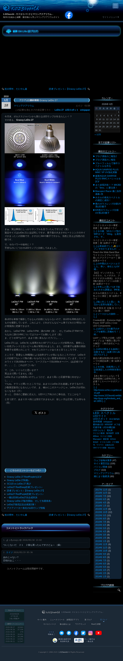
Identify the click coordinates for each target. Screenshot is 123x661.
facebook (76, 633)
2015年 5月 (100, 528)
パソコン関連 (100, 466)
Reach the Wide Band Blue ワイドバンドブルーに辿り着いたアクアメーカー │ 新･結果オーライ (107, 256)
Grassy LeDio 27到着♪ (18, 480)
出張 (117, 433)
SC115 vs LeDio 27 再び (19, 483)
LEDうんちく (99, 430)
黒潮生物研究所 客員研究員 (64, 640)
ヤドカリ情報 (106, 436)
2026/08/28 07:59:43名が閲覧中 (14, 616)
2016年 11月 (101, 493)
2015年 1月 (100, 541)
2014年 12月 (101, 544)
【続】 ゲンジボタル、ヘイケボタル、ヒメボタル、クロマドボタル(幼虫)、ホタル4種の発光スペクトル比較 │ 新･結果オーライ (107, 278)
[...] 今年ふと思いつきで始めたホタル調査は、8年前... (108, 288)
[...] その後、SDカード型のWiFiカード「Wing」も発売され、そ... (107, 234)
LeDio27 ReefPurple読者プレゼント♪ (25, 494)
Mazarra (111, 448)
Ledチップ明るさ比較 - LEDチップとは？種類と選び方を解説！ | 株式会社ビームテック (107, 342)
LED (96, 413)
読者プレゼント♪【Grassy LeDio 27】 (68, 89)
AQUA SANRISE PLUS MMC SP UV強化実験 (106, 171)
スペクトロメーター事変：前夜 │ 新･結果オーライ (106, 226)
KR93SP (109, 424)
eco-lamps (114, 419)
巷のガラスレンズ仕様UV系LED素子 (108, 205)
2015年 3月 (100, 534)
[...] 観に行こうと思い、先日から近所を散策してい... (107, 303)
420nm (113, 439)
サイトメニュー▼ (110, 17)
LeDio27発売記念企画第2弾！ (21, 504)
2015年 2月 (100, 538)
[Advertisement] (30, 59)
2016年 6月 (100, 499)
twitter (83, 633)
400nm (96, 436)
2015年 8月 (100, 518)
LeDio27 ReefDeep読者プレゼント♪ (24, 487)
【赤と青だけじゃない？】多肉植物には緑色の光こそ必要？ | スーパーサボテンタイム (106, 380)
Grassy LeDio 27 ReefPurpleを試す (24, 477)
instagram (90, 633)
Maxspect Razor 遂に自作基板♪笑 (108, 192)
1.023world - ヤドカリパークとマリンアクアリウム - (28, 14)
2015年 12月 (101, 509)
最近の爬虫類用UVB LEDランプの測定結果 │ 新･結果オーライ (107, 361)
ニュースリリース (57, 620)
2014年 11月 (101, 547)
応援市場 (97, 427)
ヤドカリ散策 (99, 433)
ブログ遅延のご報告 (105, 159)
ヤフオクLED (105, 442)
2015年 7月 (100, 522)
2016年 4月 (100, 502)
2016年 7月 (100, 496)
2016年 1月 (100, 505)
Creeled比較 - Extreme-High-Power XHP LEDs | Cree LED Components (107, 323)
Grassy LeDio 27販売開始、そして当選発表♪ (29, 501)
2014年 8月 (100, 557)
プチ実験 (115, 442)
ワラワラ (100, 445)
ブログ (97, 470)
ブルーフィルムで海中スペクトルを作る (107, 164)
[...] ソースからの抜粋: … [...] (106, 315)
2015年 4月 (100, 531)
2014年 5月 (100, 567)
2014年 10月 (101, 550)
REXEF (69, 633)
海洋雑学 (110, 433)
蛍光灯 (95, 442)
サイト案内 (41, 620)
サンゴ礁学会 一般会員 (89, 640)
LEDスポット (72, 110)
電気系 (110, 430)
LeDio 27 (59, 110)
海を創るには (65, 624)
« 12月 (98, 134)
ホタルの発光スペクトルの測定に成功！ (107, 198)
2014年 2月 (100, 573)
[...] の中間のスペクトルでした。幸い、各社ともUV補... (107, 266)
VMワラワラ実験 (99, 448)
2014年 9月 (100, 554)
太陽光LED (109, 445)
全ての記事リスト (107, 142)
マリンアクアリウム (24, 105)
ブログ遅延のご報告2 (106, 156)
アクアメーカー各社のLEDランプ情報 (26, 508)
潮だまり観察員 (102, 476)
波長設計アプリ (72, 620)
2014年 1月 (100, 576)
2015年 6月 (100, 525)
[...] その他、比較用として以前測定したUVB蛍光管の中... (107, 369)
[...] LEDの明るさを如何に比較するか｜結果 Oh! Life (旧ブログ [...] (107, 352)
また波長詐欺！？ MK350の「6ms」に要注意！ (108, 186)
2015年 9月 (100, 515)
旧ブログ (103, 620)
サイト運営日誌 (102, 463)
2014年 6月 (100, 563)
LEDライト (99, 415)
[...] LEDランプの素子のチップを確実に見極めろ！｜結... (107, 331)
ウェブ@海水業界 (103, 460)
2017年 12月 (101, 489)
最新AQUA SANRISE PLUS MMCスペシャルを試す (108, 179)
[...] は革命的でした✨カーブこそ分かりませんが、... (107, 247)
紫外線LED (98, 424)
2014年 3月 (100, 570)
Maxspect (97, 439)
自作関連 (97, 421)
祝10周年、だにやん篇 (15, 89)
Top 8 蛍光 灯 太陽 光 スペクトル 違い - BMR (107, 309)
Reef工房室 (96, 624)
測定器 (106, 439)
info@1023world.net (61, 633)
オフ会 (117, 424)
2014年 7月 (100, 560)
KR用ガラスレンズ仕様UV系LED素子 (107, 211)
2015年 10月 (101, 512)
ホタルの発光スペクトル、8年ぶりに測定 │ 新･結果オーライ (107, 296)
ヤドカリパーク (49, 624)
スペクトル (108, 413)
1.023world (63, 652)
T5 (94, 445)
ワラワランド (80, 624)
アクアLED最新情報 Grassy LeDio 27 (38, 100)
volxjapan (85, 110)
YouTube (98, 633)
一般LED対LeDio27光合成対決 (22, 497)
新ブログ (88, 620)
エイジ (9, 552)
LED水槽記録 (109, 427)
